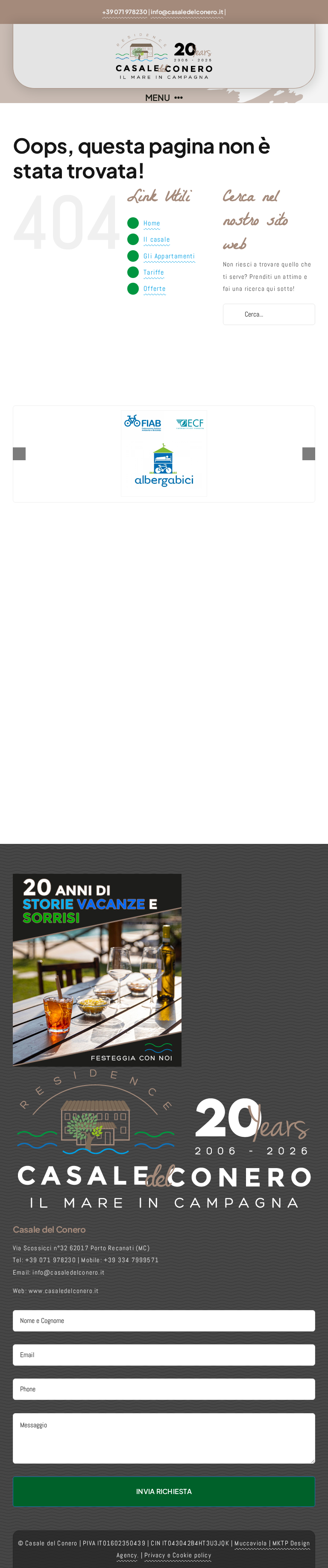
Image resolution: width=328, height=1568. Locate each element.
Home (152, 223)
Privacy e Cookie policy (177, 1555)
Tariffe (154, 272)
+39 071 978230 (124, 11)
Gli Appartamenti (169, 255)
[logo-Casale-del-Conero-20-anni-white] (164, 1070)
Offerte (155, 288)
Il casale (157, 239)
